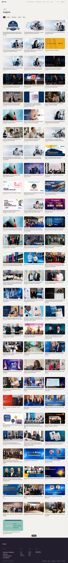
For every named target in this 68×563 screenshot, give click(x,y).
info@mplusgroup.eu (38, 552)
